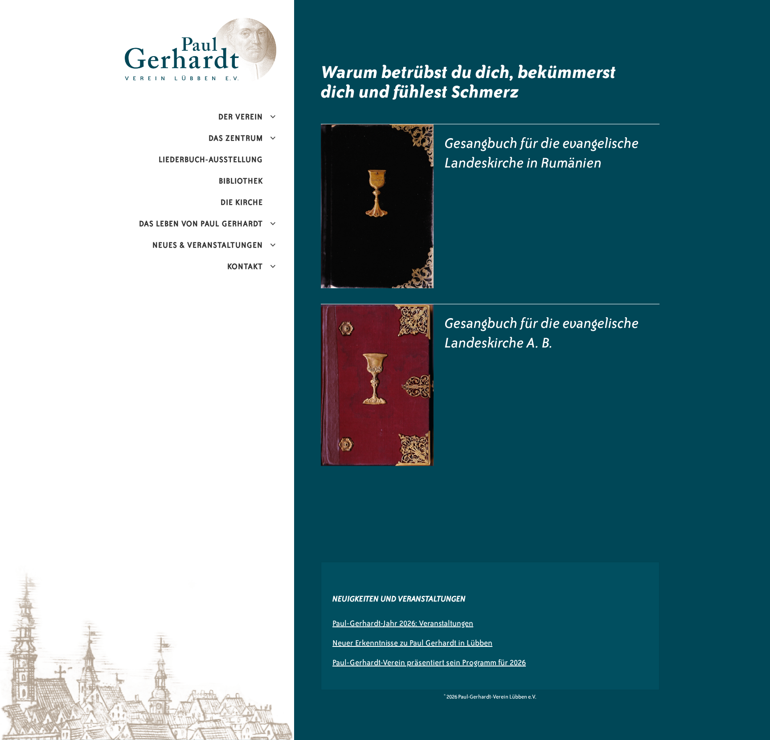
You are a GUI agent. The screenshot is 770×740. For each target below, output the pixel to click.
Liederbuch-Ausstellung (211, 159)
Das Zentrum (236, 138)
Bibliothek (241, 181)
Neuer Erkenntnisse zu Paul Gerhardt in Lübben (412, 643)
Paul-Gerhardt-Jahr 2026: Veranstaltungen (402, 623)
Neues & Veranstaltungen (207, 245)
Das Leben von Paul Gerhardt (201, 224)
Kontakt (245, 266)
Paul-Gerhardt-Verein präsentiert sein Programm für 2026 (429, 662)
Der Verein (240, 117)
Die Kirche (242, 202)
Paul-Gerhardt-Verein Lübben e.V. (219, 25)
